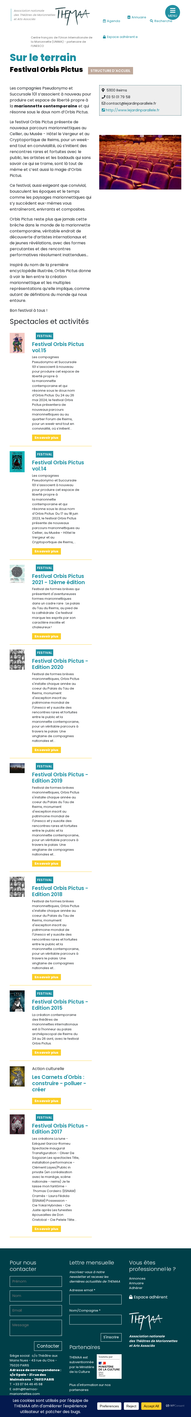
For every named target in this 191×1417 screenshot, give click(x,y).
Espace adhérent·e (122, 37)
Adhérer (136, 1288)
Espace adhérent (151, 1297)
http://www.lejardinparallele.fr (132, 110)
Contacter (48, 1346)
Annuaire (139, 17)
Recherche (163, 21)
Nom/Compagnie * (84, 1310)
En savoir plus (46, 438)
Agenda (113, 21)
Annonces (137, 1278)
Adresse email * (82, 1290)
